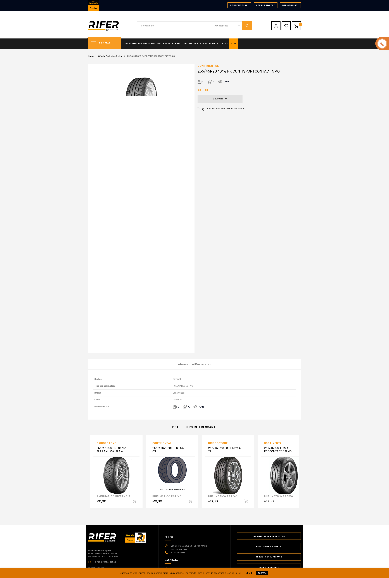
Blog (225, 44)
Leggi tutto (134, 501)
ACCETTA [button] (262, 573)
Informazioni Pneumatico (194, 364)
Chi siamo (131, 44)
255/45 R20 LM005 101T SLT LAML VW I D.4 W (112, 449)
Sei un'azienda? (239, 5)
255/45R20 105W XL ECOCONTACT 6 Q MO (278, 449)
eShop (234, 44)
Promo (188, 44)
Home (91, 56)
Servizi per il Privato (269, 557)
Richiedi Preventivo (169, 44)
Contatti (215, 44)
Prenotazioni (146, 44)
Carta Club (200, 44)
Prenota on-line (269, 567)
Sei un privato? (265, 5)
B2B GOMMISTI (290, 5)
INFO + (248, 573)
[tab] (194, 364)
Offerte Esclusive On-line (110, 56)
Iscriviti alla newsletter (269, 536)
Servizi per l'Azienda (269, 546)
